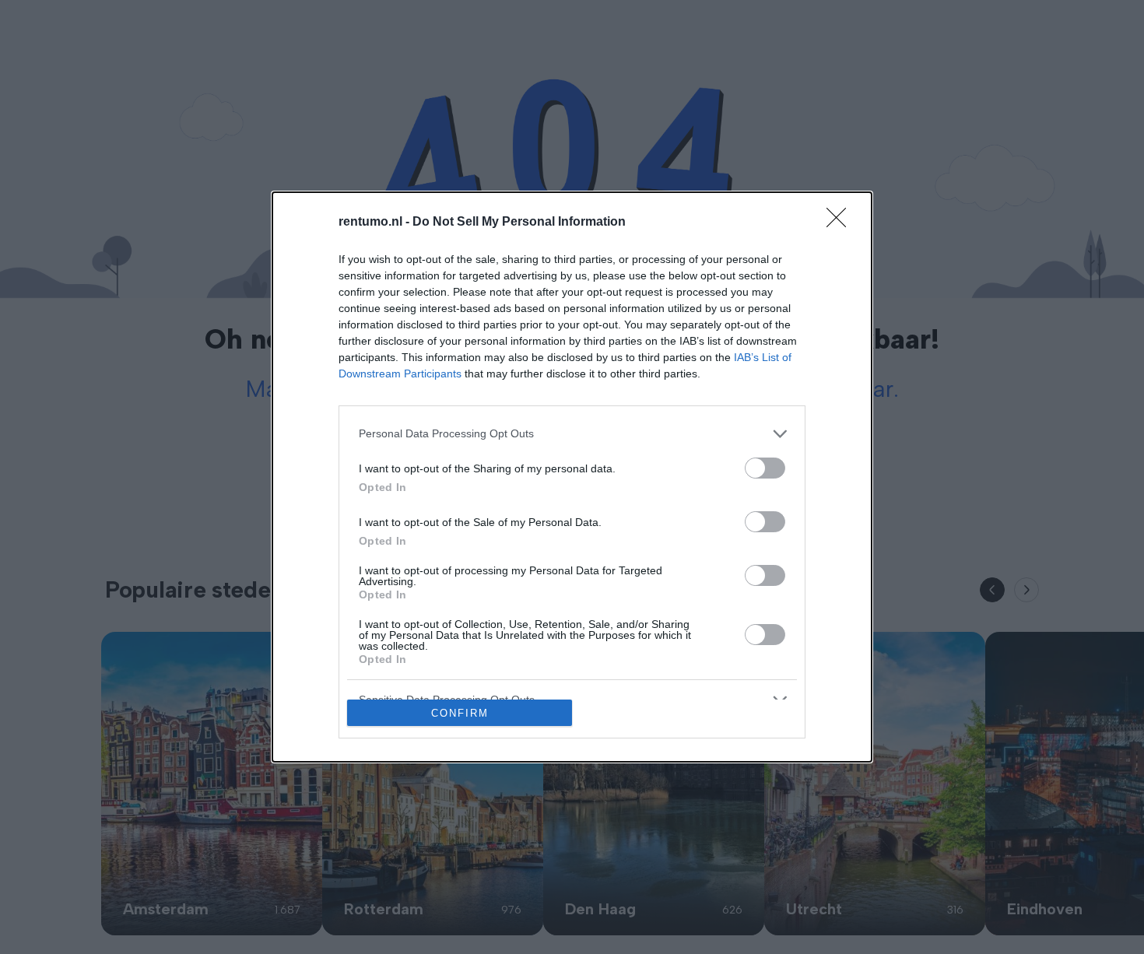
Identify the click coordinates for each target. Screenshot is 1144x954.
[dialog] (572, 477)
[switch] (765, 468)
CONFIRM (460, 713)
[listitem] (572, 434)
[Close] (841, 222)
